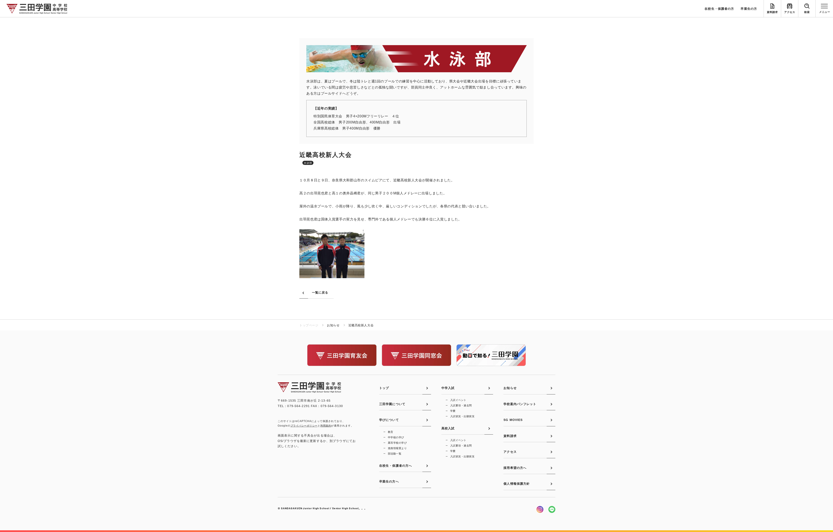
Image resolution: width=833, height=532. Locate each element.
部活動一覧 (394, 453)
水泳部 (308, 162)
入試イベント (458, 400)
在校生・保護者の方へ (395, 465)
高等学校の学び (397, 442)
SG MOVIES (513, 420)
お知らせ (510, 388)
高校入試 (447, 428)
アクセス (789, 12)
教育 (390, 431)
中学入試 (447, 388)
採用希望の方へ (514, 468)
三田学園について (392, 404)
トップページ (308, 325)
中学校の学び (396, 437)
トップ (384, 388)
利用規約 (325, 425)
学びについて (389, 420)
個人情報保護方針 (516, 483)
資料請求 (772, 12)
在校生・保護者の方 (719, 8)
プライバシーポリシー (304, 425)
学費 (453, 410)
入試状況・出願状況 (462, 416)
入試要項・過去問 (461, 405)
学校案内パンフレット (519, 404)
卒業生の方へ (389, 481)
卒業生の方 (749, 8)
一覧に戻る (320, 292)
